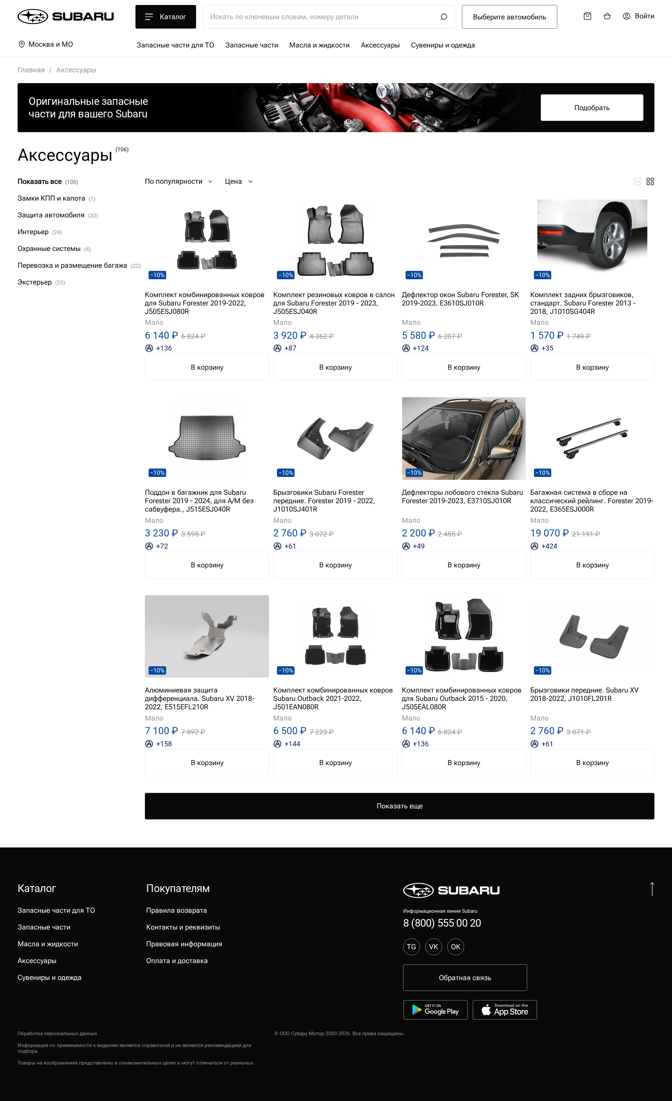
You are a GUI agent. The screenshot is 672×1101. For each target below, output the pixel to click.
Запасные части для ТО (175, 45)
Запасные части (251, 45)
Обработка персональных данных (57, 1033)
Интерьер (40, 232)
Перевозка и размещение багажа (79, 265)
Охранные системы (54, 248)
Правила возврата (176, 910)
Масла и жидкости (319, 45)
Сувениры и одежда (443, 45)
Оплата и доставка (177, 961)
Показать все (48, 181)
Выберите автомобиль (509, 17)
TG (411, 947)
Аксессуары (380, 45)
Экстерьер (41, 282)
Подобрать (592, 108)
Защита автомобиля (58, 215)
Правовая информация (184, 944)
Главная (31, 70)
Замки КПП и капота (57, 198)
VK (433, 947)
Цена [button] (233, 181)
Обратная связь (465, 978)
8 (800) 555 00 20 (442, 923)
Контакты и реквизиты (183, 927)
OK (455, 947)
